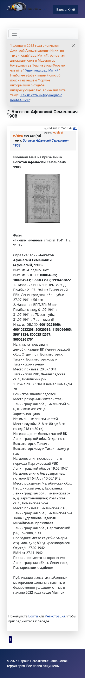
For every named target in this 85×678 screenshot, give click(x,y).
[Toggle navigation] (14, 34)
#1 (75, 128)
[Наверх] (78, 670)
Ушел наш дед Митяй (41, 70)
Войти (33, 616)
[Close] (73, 45)
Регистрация (55, 616)
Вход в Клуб (65, 10)
